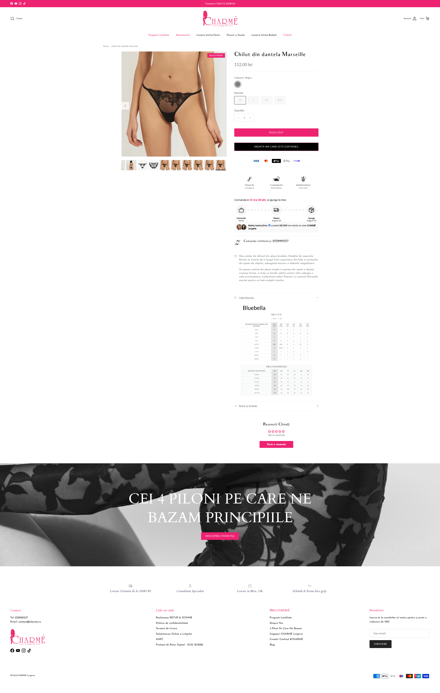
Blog (272, 645)
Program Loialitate (158, 35)
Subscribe (380, 644)
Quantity (239, 110)
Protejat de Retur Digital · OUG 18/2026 (179, 645)
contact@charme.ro (29, 622)
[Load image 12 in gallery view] (174, 104)
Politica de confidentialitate (172, 623)
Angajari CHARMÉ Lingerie (286, 634)
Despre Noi (276, 623)
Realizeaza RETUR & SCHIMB (174, 617)
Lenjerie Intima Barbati (264, 35)
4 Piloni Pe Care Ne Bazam (286, 628)
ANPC (159, 639)
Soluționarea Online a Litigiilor (174, 634)
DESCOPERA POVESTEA (220, 536)
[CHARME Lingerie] (220, 19)
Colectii (287, 35)
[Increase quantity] (251, 117)
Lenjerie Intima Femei (208, 35)
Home (106, 46)
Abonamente (183, 35)
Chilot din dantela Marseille (125, 46)
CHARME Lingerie (26, 675)
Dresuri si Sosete (236, 35)
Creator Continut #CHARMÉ (286, 639)
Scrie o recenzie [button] (276, 444)
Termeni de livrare (166, 628)
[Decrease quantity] (237, 117)
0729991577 (281, 241)
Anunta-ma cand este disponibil (276, 146)
